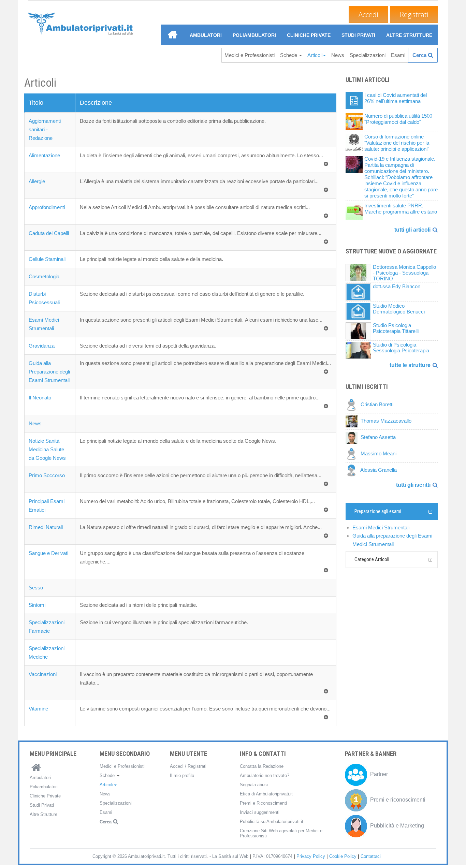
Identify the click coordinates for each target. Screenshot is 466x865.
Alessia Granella (378, 470)
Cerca (419, 55)
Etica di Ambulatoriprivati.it (266, 793)
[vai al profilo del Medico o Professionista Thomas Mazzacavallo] (353, 421)
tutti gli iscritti (413, 485)
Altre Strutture (409, 35)
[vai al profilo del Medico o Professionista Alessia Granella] (353, 470)
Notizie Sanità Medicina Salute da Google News (47, 449)
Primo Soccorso (47, 475)
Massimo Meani (378, 454)
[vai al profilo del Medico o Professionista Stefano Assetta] (353, 437)
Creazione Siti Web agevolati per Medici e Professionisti (281, 833)
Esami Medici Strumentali (380, 527)
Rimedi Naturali (46, 527)
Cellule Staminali (47, 259)
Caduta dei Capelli (49, 233)
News (337, 55)
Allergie (37, 181)
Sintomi (37, 605)
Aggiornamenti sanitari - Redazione (45, 129)
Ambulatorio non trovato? (264, 775)
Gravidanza (42, 346)
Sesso (36, 587)
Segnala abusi (254, 784)
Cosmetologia (44, 276)
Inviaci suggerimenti (259, 812)
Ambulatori (206, 35)
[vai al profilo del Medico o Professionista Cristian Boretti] (353, 405)
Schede (289, 55)
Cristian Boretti (377, 405)
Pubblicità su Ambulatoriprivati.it (271, 821)
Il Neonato (40, 397)
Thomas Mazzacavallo (386, 421)
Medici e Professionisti (249, 55)
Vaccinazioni (43, 674)
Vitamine (38, 709)
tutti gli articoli (412, 230)
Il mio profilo (182, 775)
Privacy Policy (310, 856)
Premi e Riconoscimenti (263, 803)
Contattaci (371, 856)
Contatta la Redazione (261, 766)
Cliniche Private (309, 35)
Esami (398, 55)
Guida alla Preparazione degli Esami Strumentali (49, 371)
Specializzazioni (367, 55)
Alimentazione (44, 155)
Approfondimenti (47, 207)
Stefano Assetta (378, 437)
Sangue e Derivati (48, 553)
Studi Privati (358, 35)
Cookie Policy (342, 856)
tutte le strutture (410, 365)
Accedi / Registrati (188, 766)
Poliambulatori (254, 35)
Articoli (314, 55)
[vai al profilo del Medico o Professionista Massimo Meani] (353, 454)
